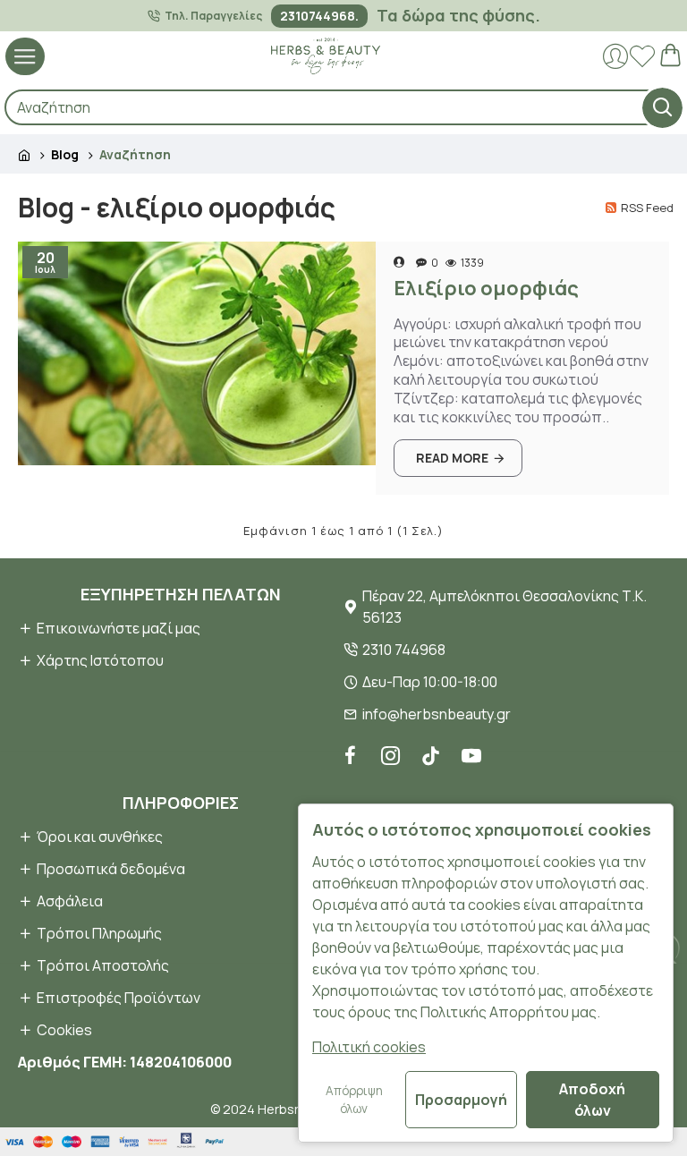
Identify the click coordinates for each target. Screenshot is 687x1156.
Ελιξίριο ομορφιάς (486, 289)
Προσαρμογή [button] (461, 1099)
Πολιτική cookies (369, 1047)
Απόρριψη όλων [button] (354, 1100)
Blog (65, 154)
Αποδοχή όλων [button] (592, 1099)
